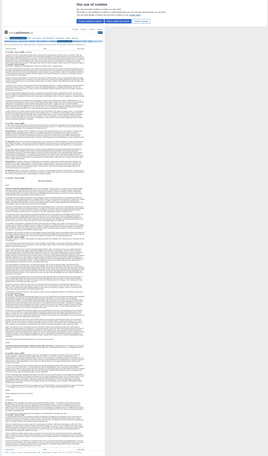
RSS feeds (92, 29)
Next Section (10, 449)
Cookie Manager (77, 452)
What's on (32, 41)
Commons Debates (62, 44)
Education (75, 38)
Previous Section (11, 49)
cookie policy (135, 15)
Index (45, 49)
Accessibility (75, 29)
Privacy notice (62, 452)
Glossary (13, 452)
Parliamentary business (18, 38)
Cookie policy (69, 452)
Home (7, 38)
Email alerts (84, 29)
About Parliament (48, 38)
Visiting (68, 38)
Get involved (60, 38)
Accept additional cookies (90, 21)
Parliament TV (77, 41)
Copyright (54, 452)
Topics (90, 41)
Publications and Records (43, 44)
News (85, 41)
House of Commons (11, 41)
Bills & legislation (42, 41)
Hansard (53, 44)
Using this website (46, 452)
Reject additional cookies (117, 21)
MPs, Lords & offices (34, 38)
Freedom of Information (30, 452)
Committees (52, 41)
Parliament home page (17, 44)
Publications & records (65, 41)
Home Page (80, 49)
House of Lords (23, 41)
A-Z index (6, 452)
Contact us (100, 29)
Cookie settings (141, 21)
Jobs (38, 452)
